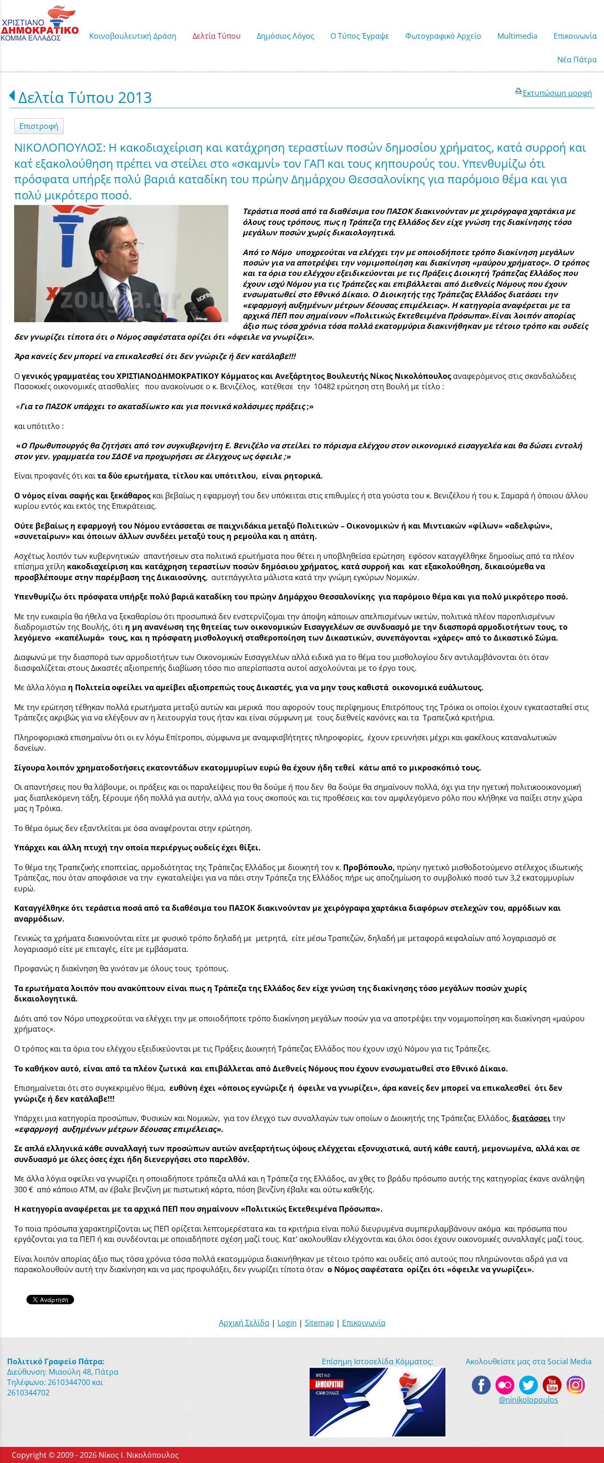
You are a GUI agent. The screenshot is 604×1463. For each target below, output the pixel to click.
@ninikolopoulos (528, 1400)
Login (287, 1323)
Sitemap (319, 1323)
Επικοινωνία (364, 1323)
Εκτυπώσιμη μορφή (557, 93)
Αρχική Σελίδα (244, 1323)
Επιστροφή (39, 126)
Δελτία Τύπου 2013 (85, 97)
